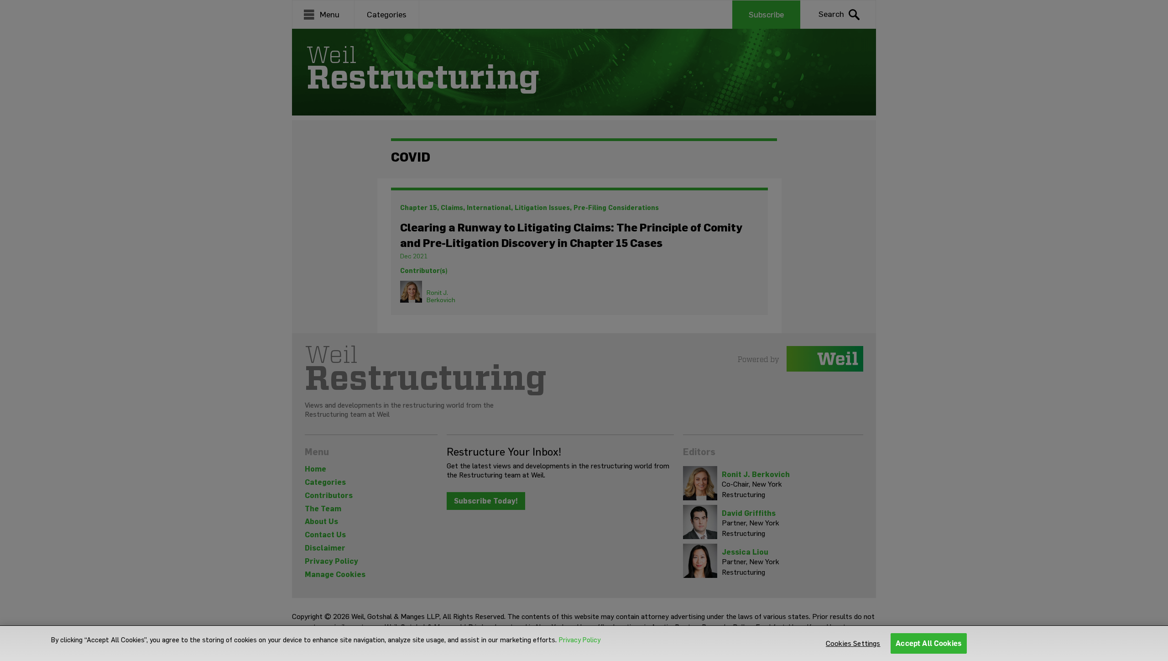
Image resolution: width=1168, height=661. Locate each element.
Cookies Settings (853, 643)
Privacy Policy (579, 640)
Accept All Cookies (929, 643)
